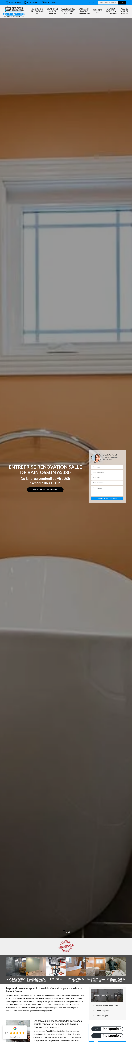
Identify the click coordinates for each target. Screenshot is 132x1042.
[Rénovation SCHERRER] (14, 11)
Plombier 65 (97, 11)
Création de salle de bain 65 (52, 11)
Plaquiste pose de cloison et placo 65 (67, 11)
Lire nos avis (15, 1037)
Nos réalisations (45, 490)
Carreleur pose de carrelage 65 (84, 11)
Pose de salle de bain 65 (124, 11)
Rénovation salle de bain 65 (37, 11)
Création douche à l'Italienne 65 (111, 11)
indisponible (15, 3)
